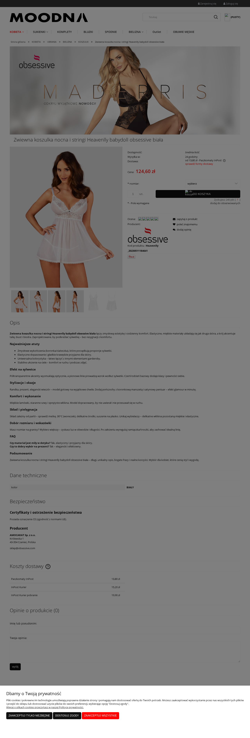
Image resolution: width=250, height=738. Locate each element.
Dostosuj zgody (67, 715)
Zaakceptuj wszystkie (100, 715)
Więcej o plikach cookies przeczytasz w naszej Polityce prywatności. (45, 707)
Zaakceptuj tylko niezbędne (29, 715)
